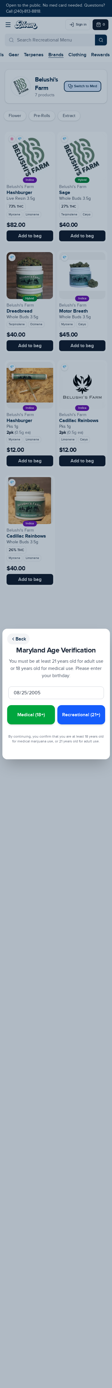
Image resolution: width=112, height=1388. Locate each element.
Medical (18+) (31, 715)
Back (21, 639)
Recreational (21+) (81, 715)
